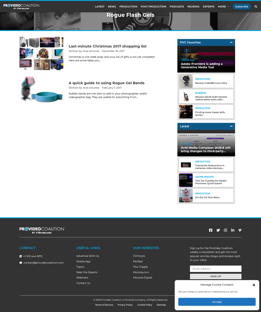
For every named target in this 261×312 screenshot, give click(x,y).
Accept (217, 301)
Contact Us (83, 283)
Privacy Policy (125, 304)
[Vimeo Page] (239, 230)
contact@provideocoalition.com (44, 262)
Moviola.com (141, 272)
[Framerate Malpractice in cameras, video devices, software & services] (186, 165)
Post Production (153, 6)
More (222, 6)
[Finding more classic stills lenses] (186, 111)
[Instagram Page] (225, 230)
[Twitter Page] (218, 230)
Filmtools (139, 256)
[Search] (256, 6)
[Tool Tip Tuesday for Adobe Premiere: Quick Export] (186, 180)
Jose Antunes (91, 51)
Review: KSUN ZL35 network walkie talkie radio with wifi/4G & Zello (211, 100)
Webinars (82, 277)
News (112, 6)
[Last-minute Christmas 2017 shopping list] (41, 53)
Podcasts (177, 6)
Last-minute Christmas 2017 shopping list (108, 46)
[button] (254, 284)
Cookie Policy (144, 304)
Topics (80, 266)
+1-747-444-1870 (32, 256)
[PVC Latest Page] (231, 126)
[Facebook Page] (210, 230)
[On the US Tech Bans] (186, 195)
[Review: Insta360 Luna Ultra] (186, 81)
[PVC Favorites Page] (231, 42)
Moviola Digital (142, 277)
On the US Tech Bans (207, 197)
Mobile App (83, 261)
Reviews (193, 6)
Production (128, 6)
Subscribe (241, 6)
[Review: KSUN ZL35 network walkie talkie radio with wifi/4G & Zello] (186, 96)
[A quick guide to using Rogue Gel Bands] (41, 90)
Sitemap (161, 304)
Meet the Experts (86, 272)
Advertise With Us (87, 256)
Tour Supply (140, 266)
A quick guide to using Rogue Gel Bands (107, 83)
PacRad (138, 261)
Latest (99, 6)
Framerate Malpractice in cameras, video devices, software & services (209, 168)
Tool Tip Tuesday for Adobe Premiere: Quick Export (211, 182)
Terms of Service (104, 304)
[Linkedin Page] (232, 230)
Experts (208, 6)
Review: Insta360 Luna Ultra (211, 83)
